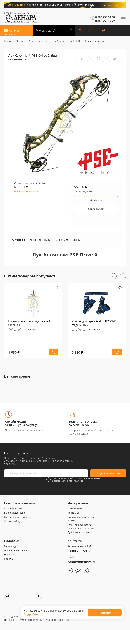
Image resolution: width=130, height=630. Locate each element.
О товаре (18, 240)
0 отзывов (31, 329)
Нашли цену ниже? (83, 191)
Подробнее (31, 614)
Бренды (8, 558)
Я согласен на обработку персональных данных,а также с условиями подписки (77, 479)
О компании (75, 508)
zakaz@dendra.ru (82, 562)
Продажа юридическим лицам (81, 518)
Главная (9, 41)
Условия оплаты (13, 508)
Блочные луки (45, 41)
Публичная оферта (79, 532)
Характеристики (40, 240)
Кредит (77, 240)
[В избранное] (98, 59)
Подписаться (105, 473)
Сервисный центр (14, 521)
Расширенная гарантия (18, 517)
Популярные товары (16, 550)
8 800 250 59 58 (79, 551)
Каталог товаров (11, 32)
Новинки (9, 554)
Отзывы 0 (61, 240)
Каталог (21, 41)
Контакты (73, 512)
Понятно (105, 612)
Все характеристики (26, 191)
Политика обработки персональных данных (81, 526)
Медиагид (10, 546)
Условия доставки (14, 512)
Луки (31, 41)
